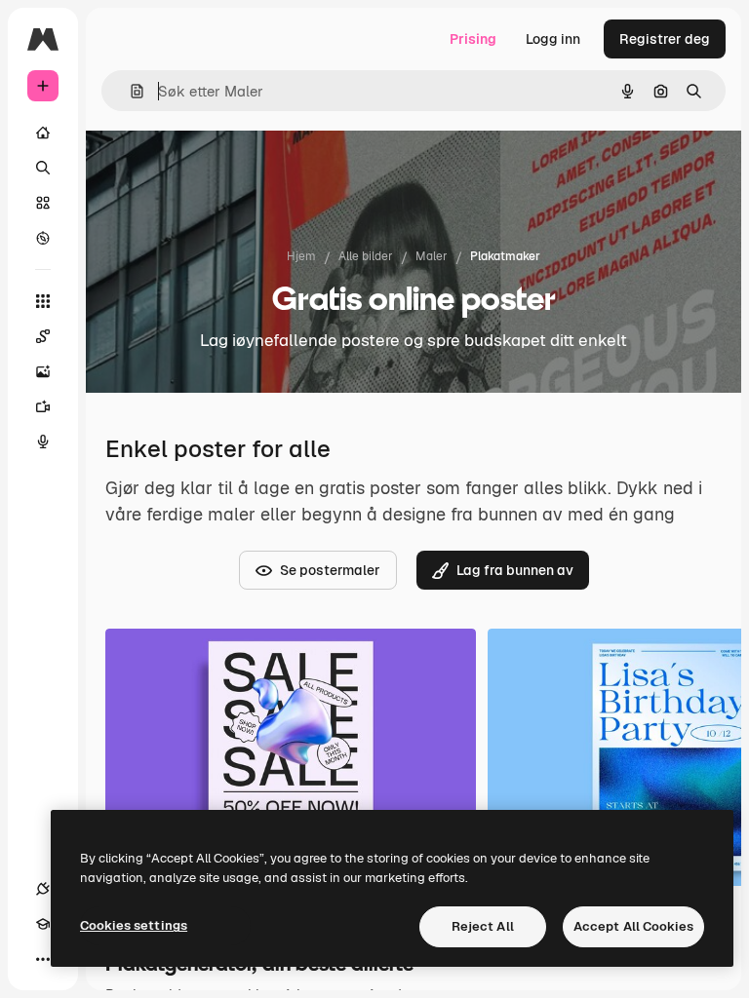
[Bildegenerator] (43, 371)
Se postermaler (330, 570)
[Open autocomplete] (129, 91)
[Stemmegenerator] (43, 441)
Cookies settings (133, 925)
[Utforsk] (43, 237)
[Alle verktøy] (43, 301)
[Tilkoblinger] (43, 888)
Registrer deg (664, 39)
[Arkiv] (43, 202)
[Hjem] (43, 132)
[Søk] (43, 167)
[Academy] (43, 924)
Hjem (301, 256)
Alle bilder (365, 256)
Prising (473, 39)
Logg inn (553, 39)
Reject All (483, 926)
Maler (431, 256)
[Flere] (43, 959)
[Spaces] (43, 336)
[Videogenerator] (43, 406)
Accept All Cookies (633, 926)
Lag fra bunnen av (514, 570)
